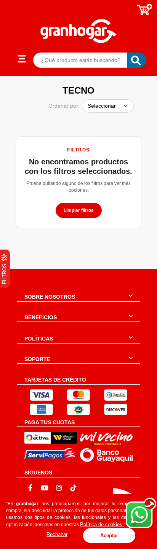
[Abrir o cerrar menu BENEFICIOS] (131, 320)
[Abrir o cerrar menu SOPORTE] (131, 362)
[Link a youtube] (44, 487)
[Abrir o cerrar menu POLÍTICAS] (131, 342)
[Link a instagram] (59, 487)
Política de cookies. (102, 524)
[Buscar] (136, 60)
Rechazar (56, 534)
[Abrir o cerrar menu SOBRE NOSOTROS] (131, 300)
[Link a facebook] (30, 487)
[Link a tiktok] (73, 487)
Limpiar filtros (79, 210)
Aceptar (109, 535)
